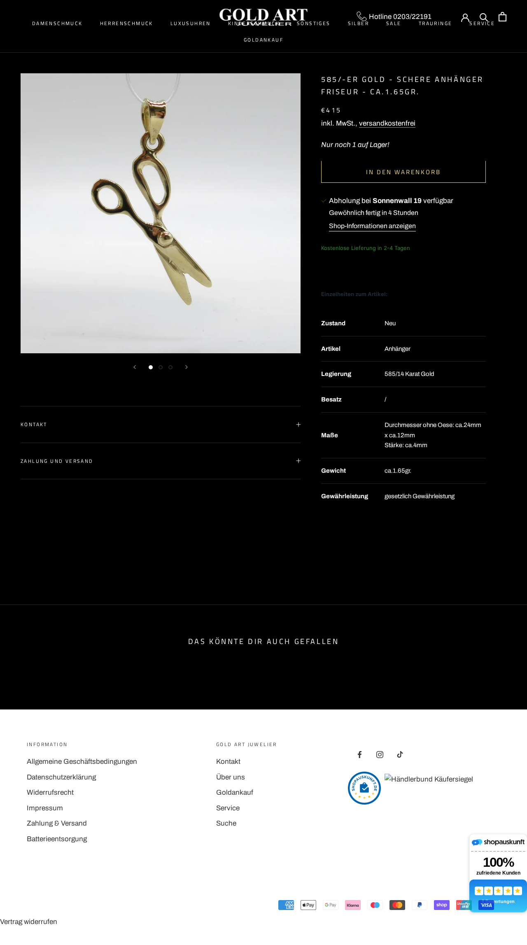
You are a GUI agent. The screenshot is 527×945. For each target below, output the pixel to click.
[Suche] (484, 16)
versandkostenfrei (387, 123)
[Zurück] (134, 367)
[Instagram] (379, 754)
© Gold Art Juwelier (63, 906)
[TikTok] (399, 754)
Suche (226, 823)
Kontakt (34, 424)
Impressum (45, 808)
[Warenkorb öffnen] (502, 16)
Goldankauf (263, 40)
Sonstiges (314, 23)
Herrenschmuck (126, 23)
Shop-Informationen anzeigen (372, 225)
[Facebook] (359, 754)
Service (228, 808)
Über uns (230, 777)
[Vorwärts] (186, 367)
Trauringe (435, 23)
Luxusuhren (190, 23)
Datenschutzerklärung (61, 777)
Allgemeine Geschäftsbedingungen (82, 761)
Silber (358, 23)
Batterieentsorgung (57, 839)
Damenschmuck (57, 23)
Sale (393, 23)
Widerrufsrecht (50, 792)
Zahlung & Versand (57, 823)
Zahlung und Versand (57, 461)
